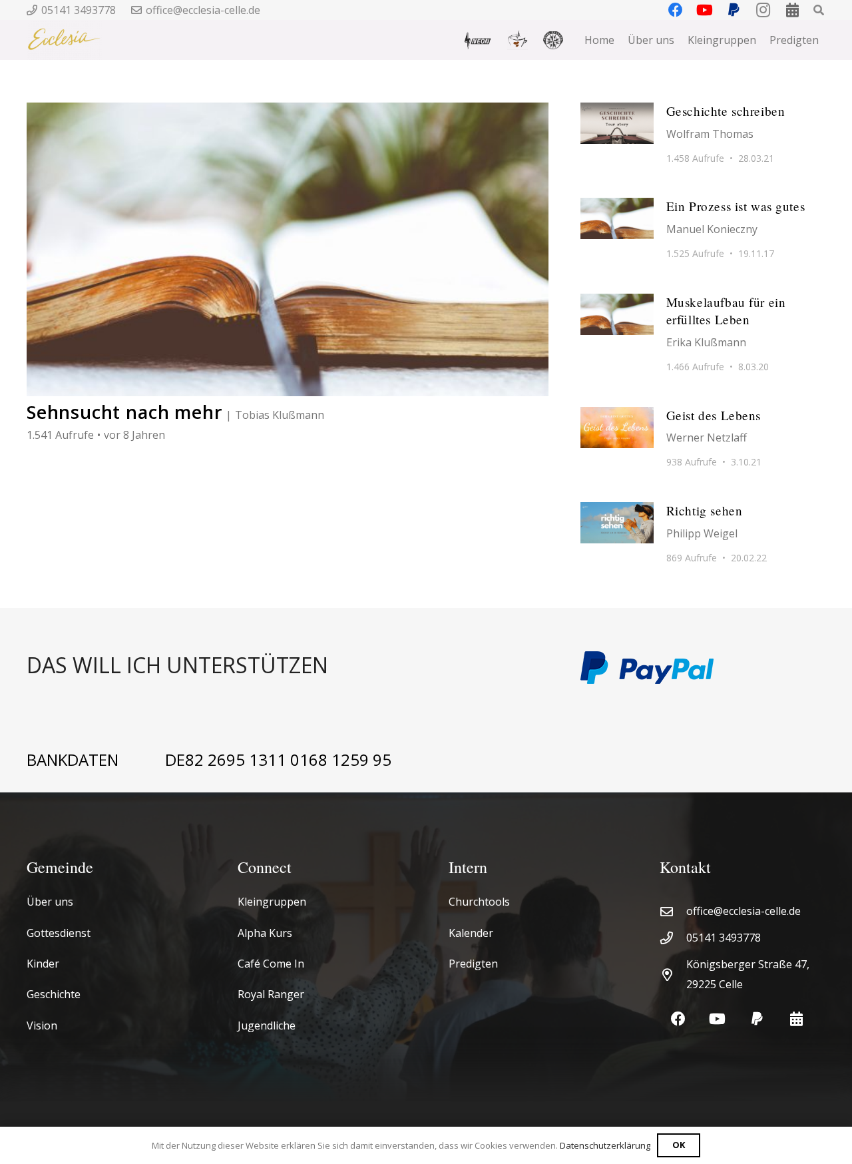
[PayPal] (757, 1019)
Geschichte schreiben (725, 111)
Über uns (50, 901)
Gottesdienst (59, 933)
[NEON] (477, 40)
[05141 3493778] (673, 938)
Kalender (471, 933)
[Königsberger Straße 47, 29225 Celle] (673, 974)
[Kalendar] (796, 1019)
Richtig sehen (704, 510)
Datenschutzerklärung (605, 1145)
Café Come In (271, 963)
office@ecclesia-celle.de (743, 911)
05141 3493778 (723, 937)
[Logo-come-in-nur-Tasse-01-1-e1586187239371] (518, 40)
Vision (42, 1025)
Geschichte (54, 994)
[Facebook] (678, 1019)
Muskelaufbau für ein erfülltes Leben (726, 311)
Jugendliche (267, 1025)
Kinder (43, 963)
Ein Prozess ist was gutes (735, 206)
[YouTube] (717, 1019)
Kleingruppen (272, 901)
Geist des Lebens (713, 415)
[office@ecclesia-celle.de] (673, 911)
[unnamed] (553, 40)
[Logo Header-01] (64, 40)
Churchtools (479, 901)
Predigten (473, 963)
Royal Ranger (271, 994)
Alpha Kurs (265, 933)
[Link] (287, 668)
